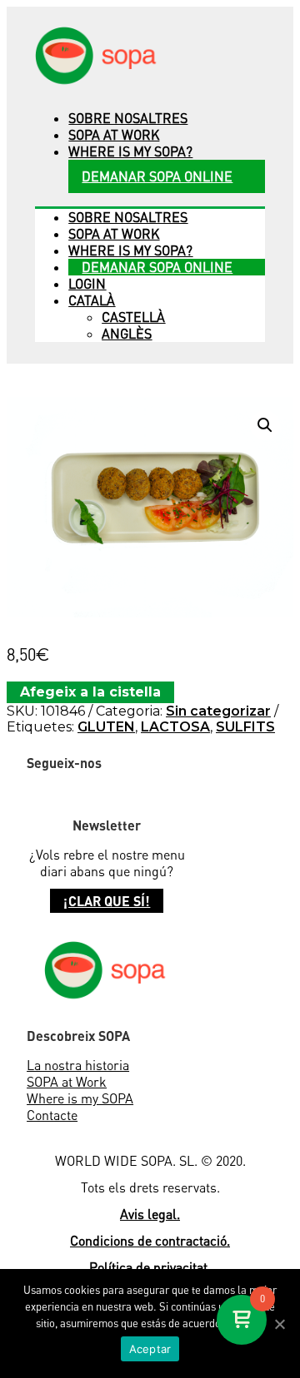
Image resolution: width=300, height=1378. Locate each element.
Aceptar (150, 1349)
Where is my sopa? (130, 151)
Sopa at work (113, 134)
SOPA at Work (67, 1081)
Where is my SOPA (80, 1098)
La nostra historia (78, 1065)
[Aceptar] (279, 1324)
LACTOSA (175, 727)
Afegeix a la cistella (90, 692)
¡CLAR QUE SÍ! (106, 901)
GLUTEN (106, 727)
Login (87, 283)
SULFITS (245, 727)
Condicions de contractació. (150, 1240)
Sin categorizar (218, 711)
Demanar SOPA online (157, 176)
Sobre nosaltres (128, 118)
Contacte (52, 1115)
